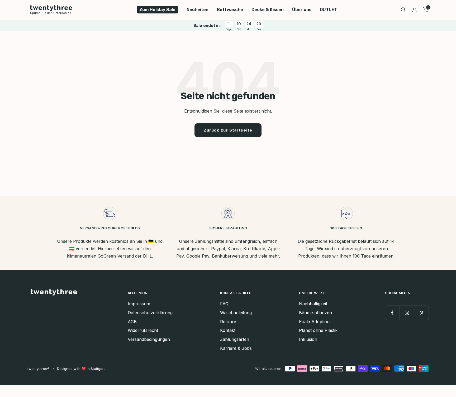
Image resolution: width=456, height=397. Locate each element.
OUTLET (328, 9)
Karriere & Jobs (236, 348)
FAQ (224, 303)
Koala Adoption (314, 321)
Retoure (228, 321)
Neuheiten (197, 9)
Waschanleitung (236, 312)
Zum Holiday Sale (157, 9)
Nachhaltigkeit (313, 303)
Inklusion (308, 339)
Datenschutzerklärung (150, 312)
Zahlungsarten (234, 339)
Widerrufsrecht (143, 330)
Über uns (301, 9)
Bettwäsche (230, 9)
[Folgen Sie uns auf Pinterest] (421, 313)
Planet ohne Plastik (318, 330)
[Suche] (403, 9)
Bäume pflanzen (315, 312)
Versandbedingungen (149, 339)
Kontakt (227, 330)
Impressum (139, 303)
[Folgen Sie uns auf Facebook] (392, 313)
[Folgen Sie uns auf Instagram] (407, 313)
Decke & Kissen (267, 9)
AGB (132, 321)
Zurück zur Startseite (228, 130)
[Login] (414, 10)
